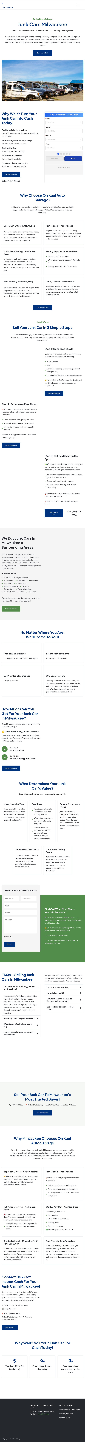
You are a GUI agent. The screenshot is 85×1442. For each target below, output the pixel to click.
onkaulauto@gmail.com (22, 758)
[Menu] (77, 4)
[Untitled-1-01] (7, 5)
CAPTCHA (7, 937)
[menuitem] (77, 4)
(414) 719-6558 (17, 750)
